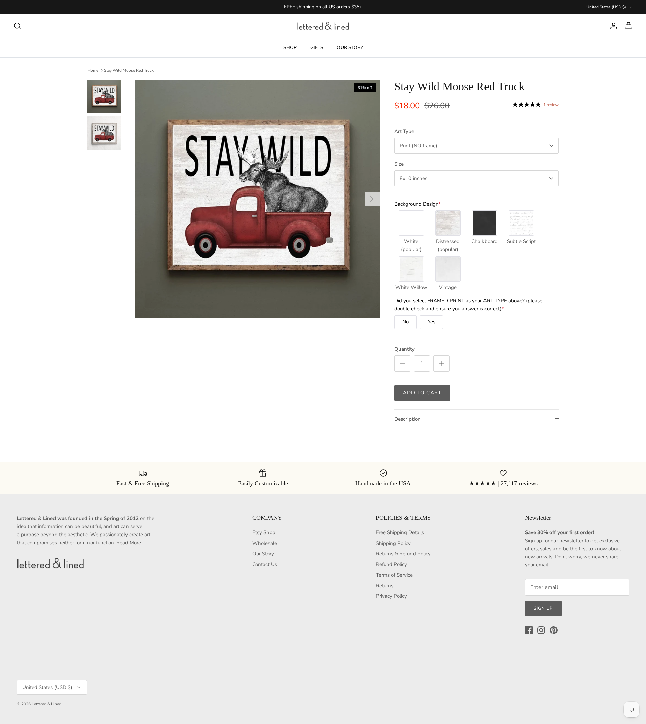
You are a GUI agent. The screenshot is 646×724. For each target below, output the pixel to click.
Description (407, 419)
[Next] (372, 199)
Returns (384, 585)
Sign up (543, 608)
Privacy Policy (391, 596)
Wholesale (264, 543)
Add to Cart (422, 392)
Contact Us (264, 564)
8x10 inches (413, 178)
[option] (257, 199)
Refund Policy (391, 564)
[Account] (612, 26)
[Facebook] (529, 630)
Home (92, 70)
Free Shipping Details (400, 532)
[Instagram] (541, 630)
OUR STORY (350, 47)
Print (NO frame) (418, 145)
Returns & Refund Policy (403, 553)
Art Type (404, 131)
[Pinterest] (554, 630)
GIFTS (316, 47)
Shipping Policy (393, 543)
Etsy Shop (263, 532)
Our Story (263, 553)
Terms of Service (394, 575)
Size (399, 164)
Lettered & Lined (46, 704)
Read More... (130, 542)
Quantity (404, 349)
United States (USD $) (606, 7)
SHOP (290, 47)
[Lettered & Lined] (323, 26)
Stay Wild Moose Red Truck (129, 70)
